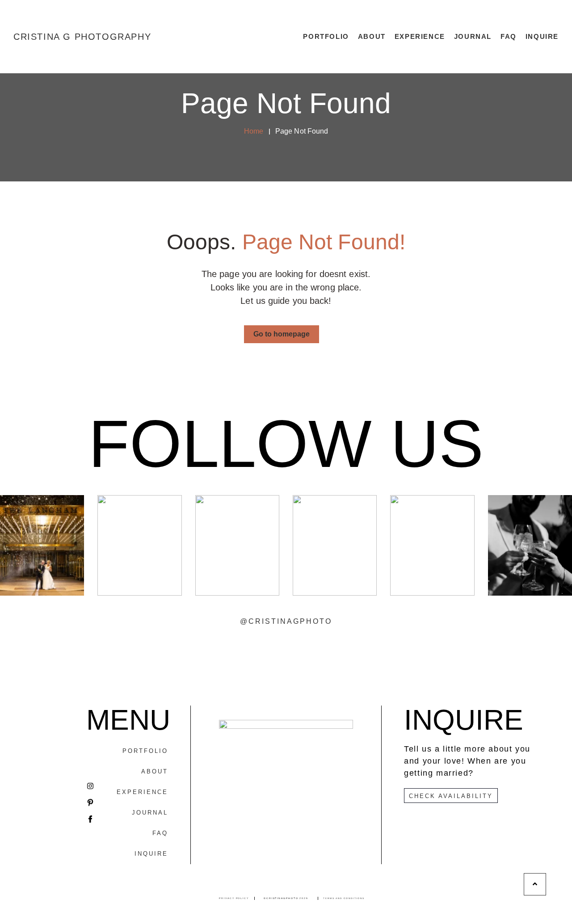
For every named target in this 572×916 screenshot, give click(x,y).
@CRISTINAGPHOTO (286, 621)
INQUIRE (542, 36)
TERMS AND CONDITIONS (344, 898)
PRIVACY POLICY (234, 898)
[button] (281, 334)
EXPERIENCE (420, 36)
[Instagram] (90, 786)
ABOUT (372, 36)
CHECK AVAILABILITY (451, 796)
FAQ (508, 36)
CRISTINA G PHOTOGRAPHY (82, 37)
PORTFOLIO (326, 36)
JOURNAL (473, 36)
